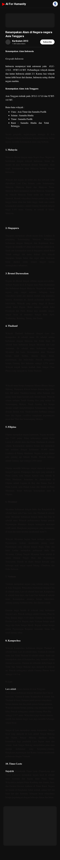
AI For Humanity (14, 4)
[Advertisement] (30, 20)
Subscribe (47, 42)
